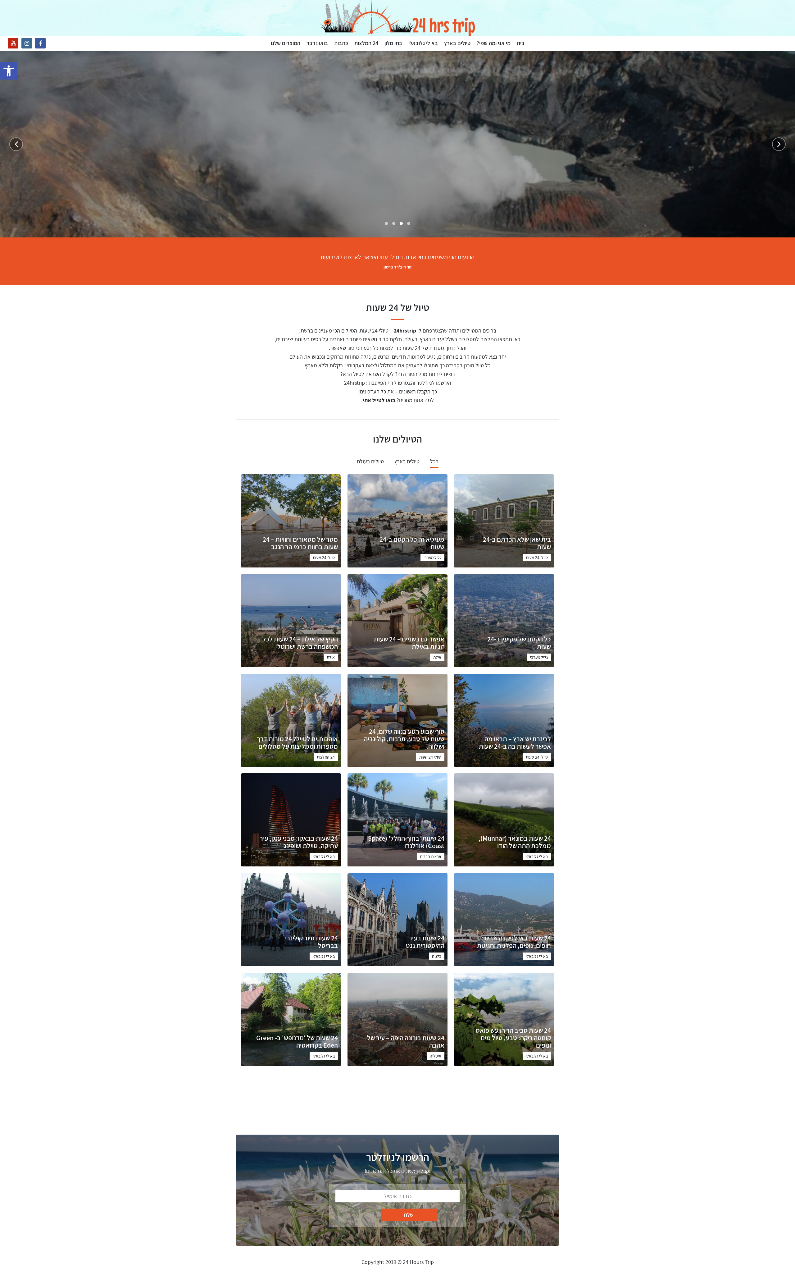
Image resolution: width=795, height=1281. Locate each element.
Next (16, 144)
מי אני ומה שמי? (494, 43)
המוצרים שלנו (285, 43)
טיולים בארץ (457, 43)
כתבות (341, 43)
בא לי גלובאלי (423, 43)
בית (521, 43)
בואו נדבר (317, 43)
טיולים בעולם (370, 461)
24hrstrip (354, 382)
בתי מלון (393, 43)
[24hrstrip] (397, 18)
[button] (8, 71)
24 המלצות (366, 43)
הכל (434, 461)
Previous (779, 144)
